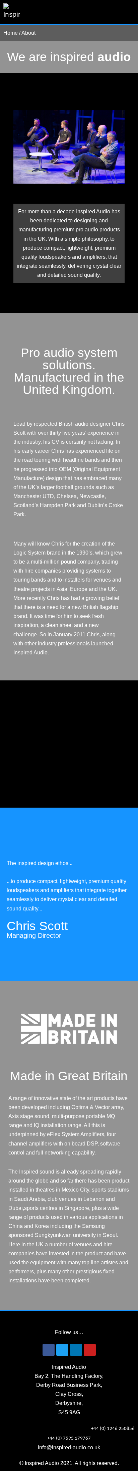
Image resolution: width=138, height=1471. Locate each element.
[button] (130, 12)
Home (10, 33)
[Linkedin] (76, 1350)
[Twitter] (62, 1350)
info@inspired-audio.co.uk (69, 1447)
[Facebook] (49, 1350)
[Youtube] (90, 1350)
